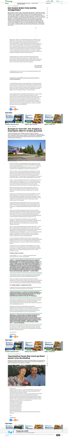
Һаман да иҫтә (48, 3)
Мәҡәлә (6, 3)
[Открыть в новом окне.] (12, 109)
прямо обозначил (19, 255)
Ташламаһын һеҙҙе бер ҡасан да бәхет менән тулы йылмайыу (23, 3)
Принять (58, 435)
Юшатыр (8, 1)
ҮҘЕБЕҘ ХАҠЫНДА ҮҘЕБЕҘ (52, 1)
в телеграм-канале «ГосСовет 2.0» (29, 166)
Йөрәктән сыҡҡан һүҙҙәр (58, 1)
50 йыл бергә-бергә (35, 3)
